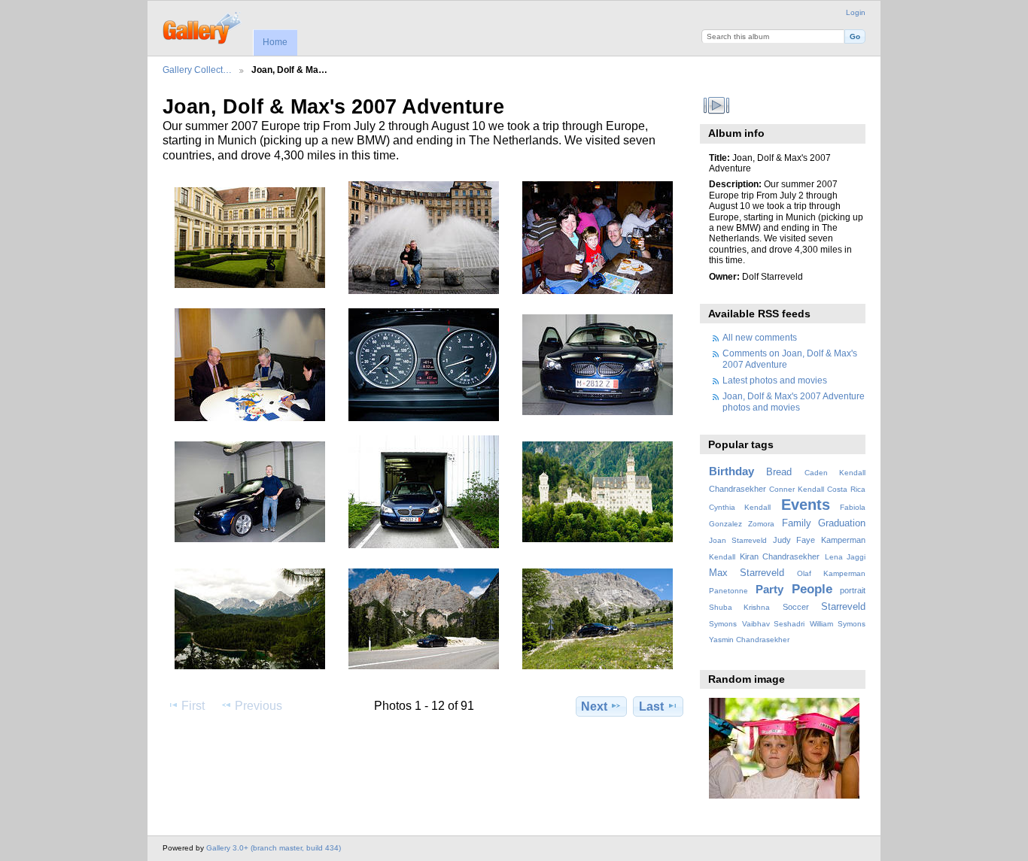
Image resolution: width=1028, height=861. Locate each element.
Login (855, 12)
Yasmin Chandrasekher (749, 639)
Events (805, 504)
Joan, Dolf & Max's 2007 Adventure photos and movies (793, 401)
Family (796, 523)
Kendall (722, 557)
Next (594, 706)
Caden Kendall (834, 472)
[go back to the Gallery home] (203, 26)
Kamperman (843, 539)
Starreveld (843, 607)
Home (275, 42)
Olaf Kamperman (831, 573)
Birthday (731, 471)
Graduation (841, 523)
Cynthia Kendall (740, 507)
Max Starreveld (747, 573)
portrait (852, 590)
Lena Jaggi (845, 557)
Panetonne (728, 591)
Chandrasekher (737, 488)
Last (651, 706)
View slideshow (717, 105)
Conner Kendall (796, 489)
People (812, 589)
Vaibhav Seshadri (773, 624)
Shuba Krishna (739, 607)
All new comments (759, 337)
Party (769, 589)
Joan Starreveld (738, 540)
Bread (779, 472)
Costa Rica (846, 489)
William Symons (837, 624)
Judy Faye (794, 539)
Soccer (796, 606)
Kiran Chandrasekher (780, 556)
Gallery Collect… (197, 69)
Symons (723, 624)
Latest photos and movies (774, 380)
